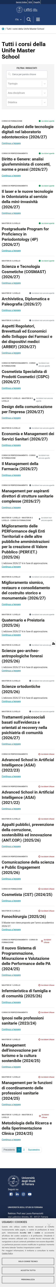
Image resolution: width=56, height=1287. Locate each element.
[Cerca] (28, 19)
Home (3, 29)
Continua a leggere (11, 143)
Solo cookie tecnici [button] (28, 1261)
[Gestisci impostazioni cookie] (53, 643)
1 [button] (19, 1149)
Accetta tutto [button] (28, 1270)
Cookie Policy (7, 1253)
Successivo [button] (34, 1149)
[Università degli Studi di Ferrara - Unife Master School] (28, 9)
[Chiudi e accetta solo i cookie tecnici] (49, 1225)
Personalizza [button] (28, 1279)
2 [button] (24, 1149)
